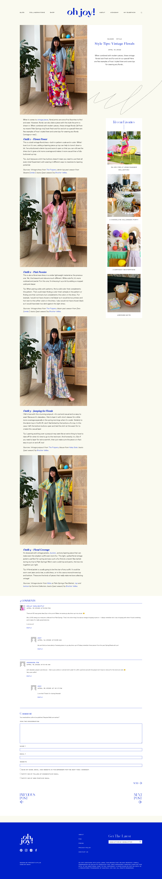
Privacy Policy (85, 847)
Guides (110, 39)
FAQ (80, 839)
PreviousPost (27, 796)
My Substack (130, 12)
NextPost (138, 796)
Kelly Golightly (35, 606)
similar (32, 172)
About (102, 12)
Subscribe (140, 842)
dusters (53, 553)
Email (23, 754)
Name (23, 746)
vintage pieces (42, 120)
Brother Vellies (61, 172)
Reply (29, 627)
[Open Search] (141, 12)
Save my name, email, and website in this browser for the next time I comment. (55, 769)
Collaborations (37, 12)
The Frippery (51, 170)
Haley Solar (73, 447)
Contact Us (83, 852)
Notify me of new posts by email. (36, 778)
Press (81, 843)
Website (23, 761)
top (76, 583)
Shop (52, 12)
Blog (22, 12)
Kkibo (49, 583)
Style (119, 39)
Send (136, 783)
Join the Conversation (29, 721)
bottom (26, 586)
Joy (40, 638)
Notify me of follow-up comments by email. (40, 774)
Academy (114, 12)
